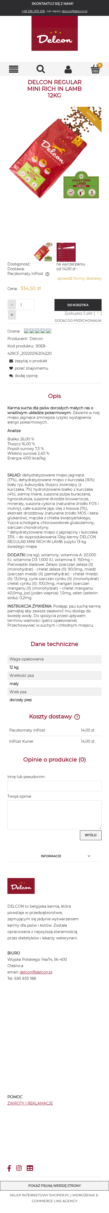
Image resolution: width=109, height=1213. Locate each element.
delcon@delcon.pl (74, 11)
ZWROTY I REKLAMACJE (30, 1103)
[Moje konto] (68, 69)
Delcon (36, 338)
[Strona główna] (54, 33)
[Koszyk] (95, 69)
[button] (13, 69)
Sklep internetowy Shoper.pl (40, 1195)
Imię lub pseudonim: (26, 776)
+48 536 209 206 (33, 11)
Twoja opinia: (19, 796)
